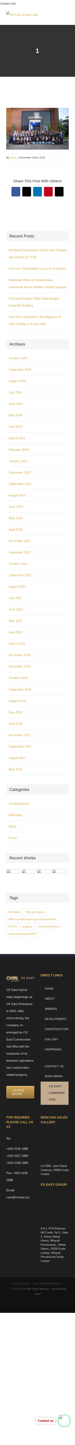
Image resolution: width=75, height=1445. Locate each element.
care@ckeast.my (18, 1197)
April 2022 (15, 632)
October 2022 (18, 563)
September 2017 (20, 746)
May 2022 (15, 621)
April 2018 (15, 723)
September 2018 (20, 689)
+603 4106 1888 (17, 1148)
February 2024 (19, 449)
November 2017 (20, 735)
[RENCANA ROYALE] (44, 874)
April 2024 (15, 426)
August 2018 (17, 701)
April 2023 (15, 529)
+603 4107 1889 (17, 1155)
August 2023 (17, 495)
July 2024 (15, 392)
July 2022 (15, 598)
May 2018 (15, 712)
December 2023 (20, 472)
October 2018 (18, 678)
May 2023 (15, 518)
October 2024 (18, 358)
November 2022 (20, 552)
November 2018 (20, 666)
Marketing (15, 815)
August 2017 (17, 758)
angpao (27, 926)
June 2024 (16, 404)
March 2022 (17, 643)
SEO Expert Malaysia (38, 1289)
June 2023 (16, 506)
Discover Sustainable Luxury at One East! (37, 268)
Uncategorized (19, 803)
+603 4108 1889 (17, 1163)
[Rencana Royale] (13, 876)
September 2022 (20, 575)
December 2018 (20, 655)
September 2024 (20, 369)
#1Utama (15, 912)
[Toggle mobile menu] (67, 18)
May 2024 (15, 415)
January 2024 (18, 461)
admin (13, 157)
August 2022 (17, 586)
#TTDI (13, 926)
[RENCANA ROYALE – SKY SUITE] (59, 876)
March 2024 (17, 438)
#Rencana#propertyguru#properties (32, 919)
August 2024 (17, 381)
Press (13, 837)
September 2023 (20, 484)
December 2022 (20, 541)
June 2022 (16, 609)
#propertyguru (35, 912)
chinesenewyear (48, 926)
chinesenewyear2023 (23, 933)
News (13, 826)
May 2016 (15, 769)
